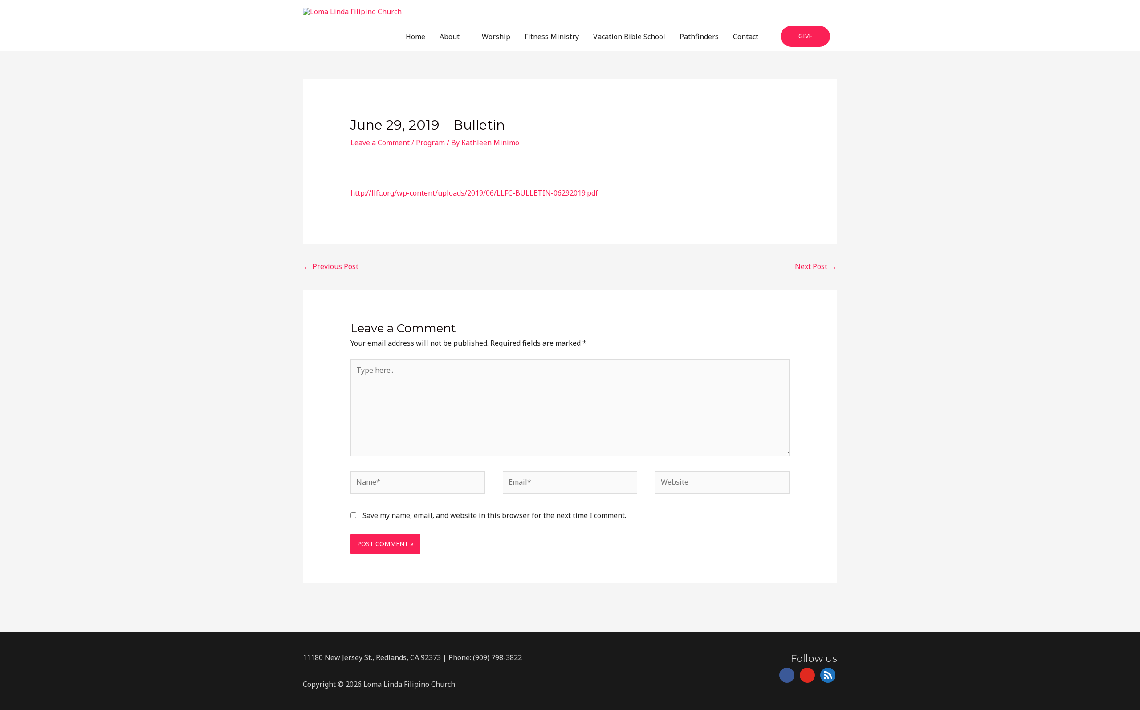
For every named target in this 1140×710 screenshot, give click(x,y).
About (450, 36)
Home (415, 36)
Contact (745, 36)
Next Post (815, 266)
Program (430, 142)
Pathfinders (699, 36)
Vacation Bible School (629, 36)
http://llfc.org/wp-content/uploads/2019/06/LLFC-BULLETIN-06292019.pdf (474, 193)
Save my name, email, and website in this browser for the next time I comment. (494, 515)
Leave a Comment (380, 142)
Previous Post (331, 266)
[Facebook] (786, 675)
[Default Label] (807, 675)
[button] (805, 36)
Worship (496, 36)
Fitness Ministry (552, 36)
